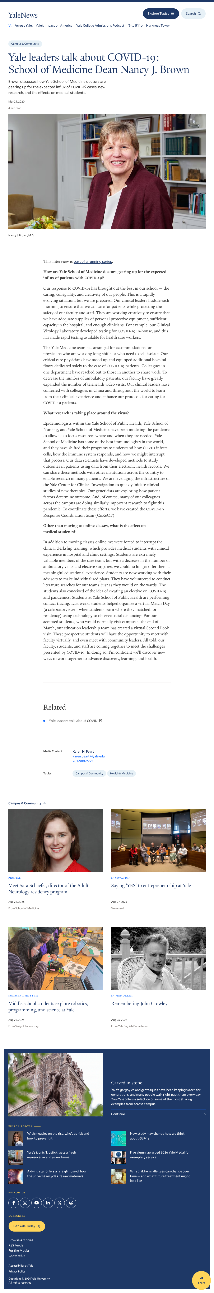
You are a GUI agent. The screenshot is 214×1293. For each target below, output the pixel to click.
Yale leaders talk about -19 (75, 720)
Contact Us (17, 1256)
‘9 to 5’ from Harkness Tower (149, 25)
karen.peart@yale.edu (89, 756)
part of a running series (93, 261)
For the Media (19, 1250)
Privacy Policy (17, 1271)
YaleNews (23, 16)
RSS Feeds (16, 1245)
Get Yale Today (24, 1226)
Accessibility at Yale (21, 1265)
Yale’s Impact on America (54, 25)
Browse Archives (21, 1240)
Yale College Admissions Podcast (100, 25)
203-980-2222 (83, 761)
